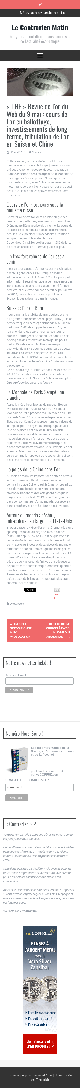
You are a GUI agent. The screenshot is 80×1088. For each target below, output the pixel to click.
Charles (36, 152)
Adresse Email (15, 675)
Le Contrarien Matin (40, 27)
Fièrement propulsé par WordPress (30, 1075)
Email (57, 596)
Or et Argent (17, 603)
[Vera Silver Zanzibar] (39, 990)
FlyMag (69, 1075)
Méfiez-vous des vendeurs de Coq (43, 12)
